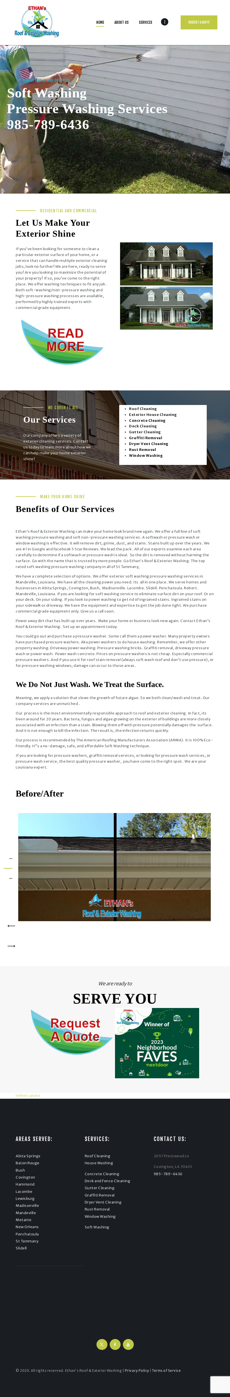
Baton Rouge (28, 1163)
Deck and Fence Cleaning (107, 1181)
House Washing (99, 1163)
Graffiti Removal (100, 1195)
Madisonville (27, 1205)
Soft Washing (97, 1227)
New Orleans (27, 1226)
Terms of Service (166, 1370)
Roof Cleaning (98, 1156)
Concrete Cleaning (102, 1174)
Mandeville (26, 1212)
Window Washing (100, 1216)
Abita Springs (28, 1156)
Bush (20, 1170)
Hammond (25, 1184)
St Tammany (27, 1241)
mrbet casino (28, 1095)
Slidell (21, 1248)
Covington (25, 1177)
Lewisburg (25, 1198)
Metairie (23, 1219)
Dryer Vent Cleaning (103, 1202)
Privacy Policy (137, 1370)
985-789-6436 (48, 124)
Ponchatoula (27, 1234)
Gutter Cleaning (100, 1188)
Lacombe (24, 1191)
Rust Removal (97, 1209)
